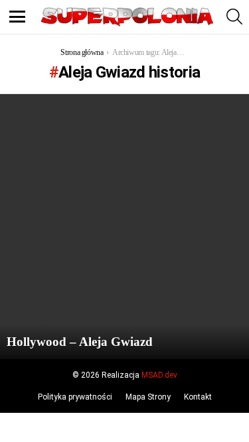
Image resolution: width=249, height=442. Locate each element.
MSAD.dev (159, 375)
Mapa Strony (148, 397)
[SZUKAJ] (234, 16)
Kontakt (198, 397)
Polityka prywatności (75, 397)
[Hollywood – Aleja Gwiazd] (124, 226)
